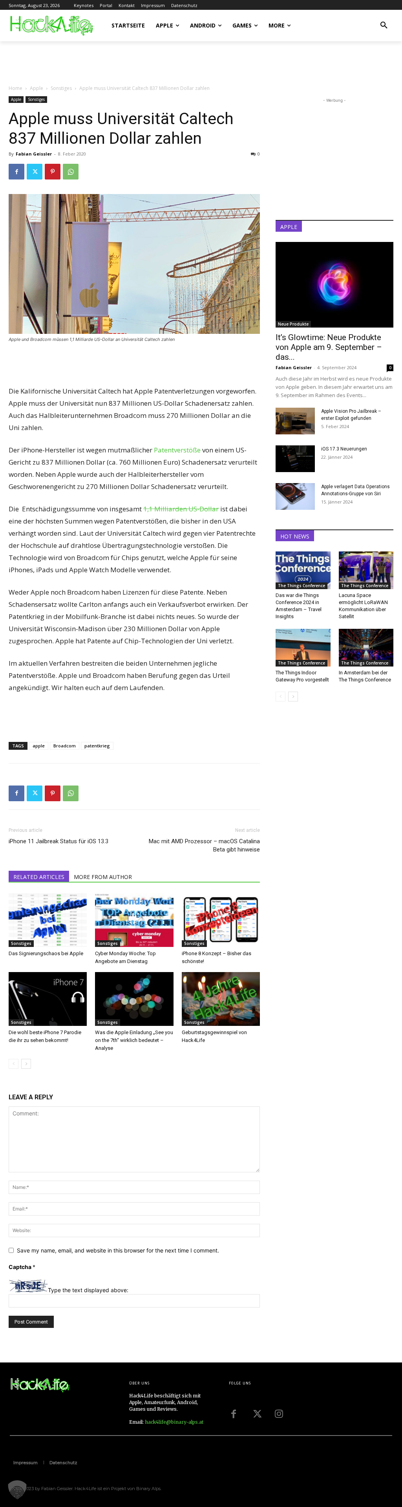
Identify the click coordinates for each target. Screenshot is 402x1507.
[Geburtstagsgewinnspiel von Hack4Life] (221, 999)
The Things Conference (301, 585)
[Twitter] (34, 171)
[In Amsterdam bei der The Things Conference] (366, 648)
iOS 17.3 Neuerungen (344, 449)
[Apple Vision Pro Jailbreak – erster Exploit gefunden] (295, 421)
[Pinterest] (52, 171)
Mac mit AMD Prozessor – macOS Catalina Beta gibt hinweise (204, 845)
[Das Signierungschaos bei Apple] (48, 920)
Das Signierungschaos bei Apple (46, 953)
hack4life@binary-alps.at (174, 1422)
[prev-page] (13, 1064)
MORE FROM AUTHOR (103, 877)
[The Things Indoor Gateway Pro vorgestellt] (303, 648)
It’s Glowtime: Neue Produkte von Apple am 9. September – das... (329, 347)
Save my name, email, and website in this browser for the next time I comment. (118, 1250)
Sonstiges (61, 88)
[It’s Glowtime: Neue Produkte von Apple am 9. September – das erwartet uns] (334, 285)
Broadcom (64, 746)
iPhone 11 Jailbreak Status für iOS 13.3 (58, 841)
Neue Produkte (293, 324)
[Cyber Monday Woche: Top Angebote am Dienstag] (134, 920)
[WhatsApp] (71, 171)
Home (15, 88)
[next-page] (26, 1064)
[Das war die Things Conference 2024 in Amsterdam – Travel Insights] (303, 570)
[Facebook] (16, 171)
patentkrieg (97, 746)
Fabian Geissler (34, 154)
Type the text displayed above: (88, 1290)
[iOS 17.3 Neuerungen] (295, 458)
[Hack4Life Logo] (51, 25)
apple (39, 746)
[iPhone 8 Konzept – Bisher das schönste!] (221, 920)
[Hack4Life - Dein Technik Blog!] (40, 1385)
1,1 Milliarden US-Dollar (181, 508)
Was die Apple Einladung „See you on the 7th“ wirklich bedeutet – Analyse (134, 1040)
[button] (384, 25)
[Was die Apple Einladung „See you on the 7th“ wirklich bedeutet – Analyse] (134, 999)
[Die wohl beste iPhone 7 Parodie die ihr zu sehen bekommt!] (48, 999)
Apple (36, 88)
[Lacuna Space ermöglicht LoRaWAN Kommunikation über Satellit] (366, 570)
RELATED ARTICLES (38, 877)
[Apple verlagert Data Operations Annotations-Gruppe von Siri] (295, 496)
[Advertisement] (100, 62)
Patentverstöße (177, 449)
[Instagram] (279, 1414)
